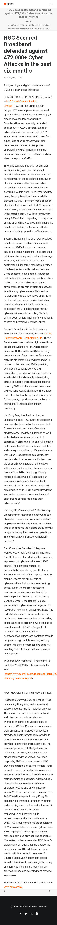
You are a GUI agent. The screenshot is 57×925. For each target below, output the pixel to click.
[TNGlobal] (9, 4)
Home (28, 21)
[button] (51, 4)
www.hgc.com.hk (13, 887)
